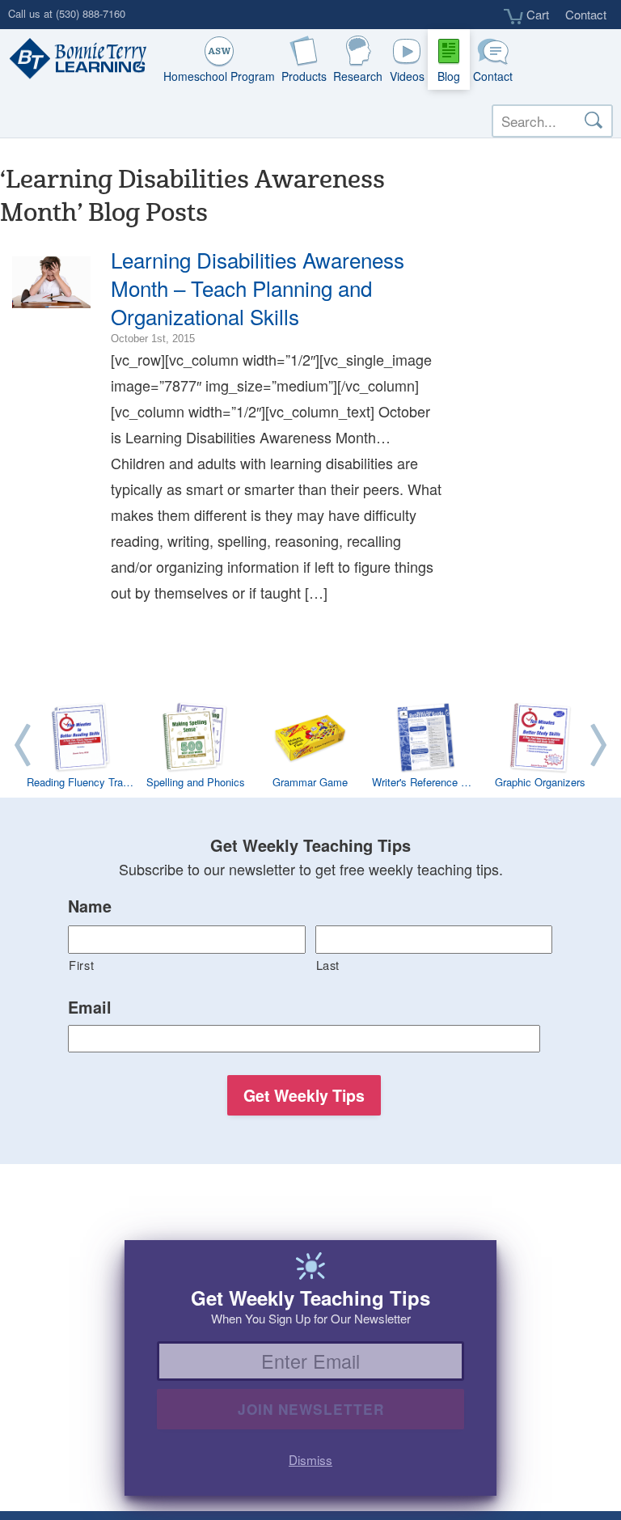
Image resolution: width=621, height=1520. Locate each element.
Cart (536, 14)
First (81, 964)
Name (90, 906)
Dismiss (310, 1459)
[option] (310, 748)
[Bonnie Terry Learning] (74, 59)
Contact (585, 14)
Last (328, 964)
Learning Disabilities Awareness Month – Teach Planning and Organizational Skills (257, 287)
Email (90, 1007)
